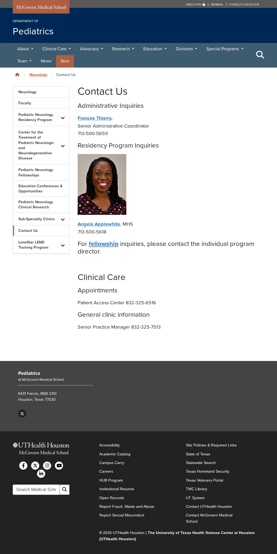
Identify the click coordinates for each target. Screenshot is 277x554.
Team (22, 61)
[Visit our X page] (22, 413)
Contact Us (28, 230)
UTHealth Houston (244, 4)
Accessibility (109, 445)
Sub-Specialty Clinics (36, 219)
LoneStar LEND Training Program (33, 245)
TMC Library (196, 489)
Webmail (217, 4)
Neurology (38, 74)
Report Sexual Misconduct (121, 515)
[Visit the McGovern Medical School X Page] (35, 466)
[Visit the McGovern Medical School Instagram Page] (47, 466)
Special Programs (223, 49)
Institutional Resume (116, 489)
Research (121, 49)
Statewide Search (201, 462)
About (23, 49)
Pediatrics (29, 373)
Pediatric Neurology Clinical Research (35, 204)
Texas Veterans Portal (204, 480)
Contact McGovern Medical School (209, 518)
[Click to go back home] (17, 75)
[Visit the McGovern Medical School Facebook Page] (23, 466)
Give (65, 61)
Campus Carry (111, 462)
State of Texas (198, 454)
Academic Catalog (114, 454)
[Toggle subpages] (62, 117)
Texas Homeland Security (207, 471)
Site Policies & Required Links (211, 445)
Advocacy (90, 49)
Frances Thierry (94, 118)
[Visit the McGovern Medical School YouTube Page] (59, 466)
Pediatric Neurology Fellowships (35, 172)
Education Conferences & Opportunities (40, 188)
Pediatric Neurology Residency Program (35, 117)
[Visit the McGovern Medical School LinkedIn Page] (41, 474)
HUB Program (111, 480)
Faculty (24, 103)
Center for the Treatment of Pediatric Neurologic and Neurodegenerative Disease (36, 145)
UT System (195, 498)
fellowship (103, 244)
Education (153, 49)
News (46, 61)
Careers (106, 471)
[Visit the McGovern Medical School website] (41, 8)
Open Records (111, 498)
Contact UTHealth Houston (209, 506)
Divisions (185, 49)
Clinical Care (55, 49)
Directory (194, 4)
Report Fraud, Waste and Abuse (126, 506)
